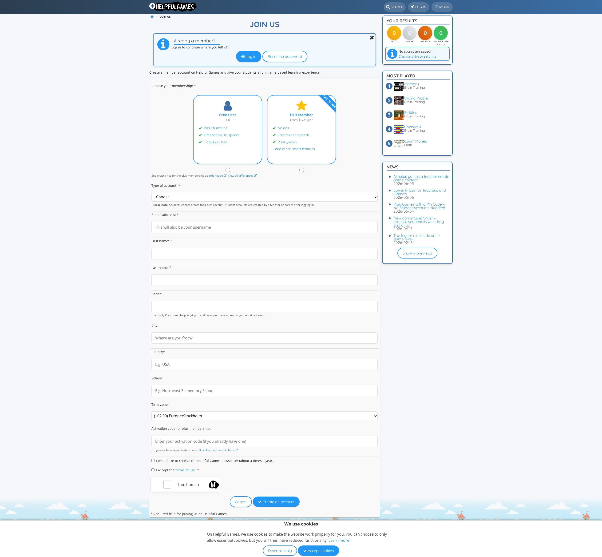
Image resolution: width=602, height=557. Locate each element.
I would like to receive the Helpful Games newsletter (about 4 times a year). (215, 460)
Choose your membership (171, 86)
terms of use (185, 470)
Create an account (278, 501)
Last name (159, 267)
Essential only (280, 550)
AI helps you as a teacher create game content (421, 178)
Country (157, 352)
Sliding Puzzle (416, 98)
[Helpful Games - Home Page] (173, 6)
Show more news (417, 253)
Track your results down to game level (416, 237)
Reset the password (285, 56)
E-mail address (163, 214)
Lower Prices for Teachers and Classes (419, 192)
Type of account (163, 185)
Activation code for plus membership (180, 428)
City (154, 325)
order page (216, 175)
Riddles (410, 112)
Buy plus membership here (217, 450)
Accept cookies (320, 550)
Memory (411, 83)
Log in (250, 56)
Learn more (339, 540)
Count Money (415, 141)
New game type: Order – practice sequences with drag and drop (418, 221)
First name (159, 241)
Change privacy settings (417, 56)
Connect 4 (412, 126)
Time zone (159, 404)
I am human (188, 484)
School (156, 378)
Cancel (241, 501)
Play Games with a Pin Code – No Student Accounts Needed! (419, 206)
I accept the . (177, 470)
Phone (156, 294)
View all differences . (242, 175)
